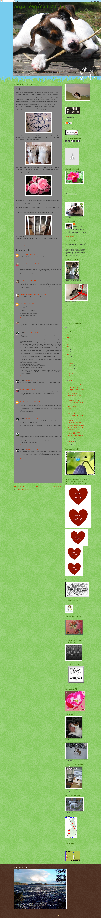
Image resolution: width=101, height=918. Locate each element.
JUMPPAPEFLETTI (72, 420)
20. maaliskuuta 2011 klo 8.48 (28, 434)
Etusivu (38, 486)
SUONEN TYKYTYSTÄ (73, 430)
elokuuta (71, 371)
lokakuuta (71, 366)
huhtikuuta (71, 380)
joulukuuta (71, 361)
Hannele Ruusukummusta (26, 294)
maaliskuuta (71, 383)
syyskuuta (71, 368)
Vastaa (21, 259)
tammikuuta (71, 441)
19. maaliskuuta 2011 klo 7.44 (33, 401)
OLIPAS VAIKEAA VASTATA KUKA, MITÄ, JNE (77, 390)
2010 (68, 444)
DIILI (69, 408)
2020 (68, 337)
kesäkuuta (71, 375)
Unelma (21, 322)
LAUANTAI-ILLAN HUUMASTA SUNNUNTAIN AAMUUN (75, 403)
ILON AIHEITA (71, 418)
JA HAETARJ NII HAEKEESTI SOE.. (76, 425)
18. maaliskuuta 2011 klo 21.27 (28, 303)
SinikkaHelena (23, 402)
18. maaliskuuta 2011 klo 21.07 (39, 294)
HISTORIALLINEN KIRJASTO (75, 422)
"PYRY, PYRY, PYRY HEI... (74, 387)
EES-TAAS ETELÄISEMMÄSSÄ (75, 385)
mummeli (22, 389)
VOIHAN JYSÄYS (72, 406)
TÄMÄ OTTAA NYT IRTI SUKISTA (76, 427)
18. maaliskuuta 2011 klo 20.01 (30, 254)
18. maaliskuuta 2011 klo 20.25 (32, 264)
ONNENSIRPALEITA (73, 398)
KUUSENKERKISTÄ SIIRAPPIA (75, 415)
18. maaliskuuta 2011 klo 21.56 (30, 322)
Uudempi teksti (19, 486)
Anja (21, 281)
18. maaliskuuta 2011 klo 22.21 (31, 333)
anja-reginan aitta (39, 7)
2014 (68, 351)
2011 (68, 359)
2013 (68, 354)
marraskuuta (71, 363)
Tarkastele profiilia (69, 236)
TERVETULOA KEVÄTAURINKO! (76, 436)
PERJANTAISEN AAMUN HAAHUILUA (74, 432)
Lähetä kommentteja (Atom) (23, 489)
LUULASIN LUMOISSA (73, 400)
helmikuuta (71, 439)
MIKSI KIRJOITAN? (73, 393)
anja (21, 333)
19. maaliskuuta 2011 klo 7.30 (31, 389)
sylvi (21, 434)
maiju (21, 254)
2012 (68, 356)
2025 (68, 334)
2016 (68, 347)
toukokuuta (71, 378)
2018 (68, 342)
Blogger (58, 915)
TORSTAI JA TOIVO (73, 411)
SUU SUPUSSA (72, 413)
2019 (68, 339)
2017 (68, 344)
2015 (68, 349)
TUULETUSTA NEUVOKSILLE (75, 395)
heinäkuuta (71, 373)
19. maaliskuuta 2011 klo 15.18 (31, 418)
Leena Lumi (22, 264)
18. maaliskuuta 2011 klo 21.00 (29, 280)
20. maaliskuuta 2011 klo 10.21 (31, 449)
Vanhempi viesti (57, 486)
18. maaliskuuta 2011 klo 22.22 (31, 380)
